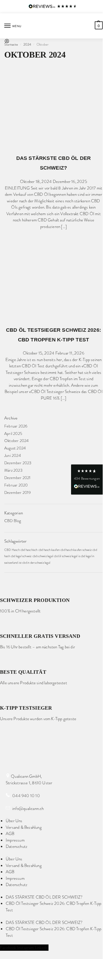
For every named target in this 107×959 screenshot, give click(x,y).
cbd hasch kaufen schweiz (76, 550)
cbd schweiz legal (43, 556)
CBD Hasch (12, 550)
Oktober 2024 (16, 440)
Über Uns (14, 821)
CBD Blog (12, 521)
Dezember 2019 (17, 492)
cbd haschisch (29, 550)
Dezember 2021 (17, 477)
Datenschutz (16, 846)
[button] (98, 25)
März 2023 (13, 470)
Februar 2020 (16, 485)
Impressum (15, 840)
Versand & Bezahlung (24, 827)
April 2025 (13, 433)
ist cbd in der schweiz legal (34, 563)
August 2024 (15, 448)
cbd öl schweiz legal (65, 556)
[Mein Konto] (6, 42)
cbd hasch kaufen (49, 550)
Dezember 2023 (18, 463)
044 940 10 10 (25, 796)
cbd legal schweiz (21, 556)
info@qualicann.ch (27, 808)
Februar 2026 (15, 426)
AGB (10, 833)
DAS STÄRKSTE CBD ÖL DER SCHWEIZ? (44, 897)
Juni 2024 (12, 455)
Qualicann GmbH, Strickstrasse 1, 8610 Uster (29, 779)
